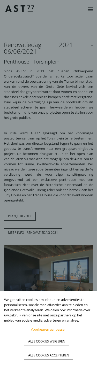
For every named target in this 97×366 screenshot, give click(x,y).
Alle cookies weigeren (46, 341)
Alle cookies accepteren (48, 355)
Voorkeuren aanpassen (48, 329)
